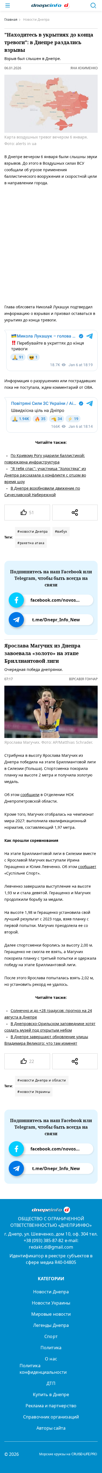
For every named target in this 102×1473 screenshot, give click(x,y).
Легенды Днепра (51, 1325)
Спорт (50, 1336)
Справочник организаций (51, 1417)
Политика (51, 1348)
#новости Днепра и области (41, 1080)
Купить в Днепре (51, 1394)
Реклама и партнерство (51, 1406)
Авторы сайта (51, 1428)
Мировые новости (51, 1314)
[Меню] (7, 5)
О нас (51, 1359)
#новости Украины (33, 1091)
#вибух (61, 531)
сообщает (87, 866)
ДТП (51, 1383)
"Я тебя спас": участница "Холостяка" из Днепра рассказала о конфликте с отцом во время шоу (45, 475)
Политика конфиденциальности (43, 1369)
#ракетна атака (30, 543)
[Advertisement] (51, 244)
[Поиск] (93, 5)
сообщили (29, 794)
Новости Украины (51, 1303)
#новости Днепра (32, 531)
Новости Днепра (51, 1292)
